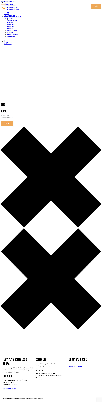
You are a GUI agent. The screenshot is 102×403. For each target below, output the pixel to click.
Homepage (7, 123)
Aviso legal (20, 398)
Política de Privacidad (38, 398)
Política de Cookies (28, 398)
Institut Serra (14, 398)
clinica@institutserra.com (9, 388)
